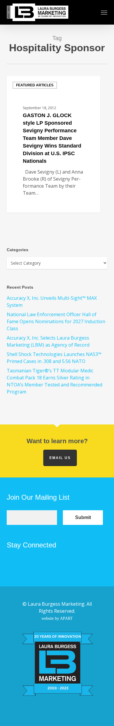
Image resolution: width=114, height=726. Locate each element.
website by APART (57, 618)
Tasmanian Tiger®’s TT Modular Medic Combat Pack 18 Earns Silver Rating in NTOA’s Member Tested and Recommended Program (54, 381)
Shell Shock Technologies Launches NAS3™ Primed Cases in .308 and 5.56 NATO (54, 357)
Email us (60, 458)
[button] (104, 12)
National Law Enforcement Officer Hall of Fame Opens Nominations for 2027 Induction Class (56, 321)
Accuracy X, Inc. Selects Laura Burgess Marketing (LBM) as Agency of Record (48, 341)
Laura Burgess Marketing (56, 604)
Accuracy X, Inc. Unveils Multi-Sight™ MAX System (52, 301)
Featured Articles (34, 85)
